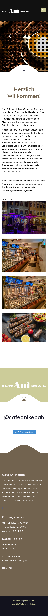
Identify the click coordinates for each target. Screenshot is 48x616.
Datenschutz (29, 601)
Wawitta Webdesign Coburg (24, 604)
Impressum (18, 601)
